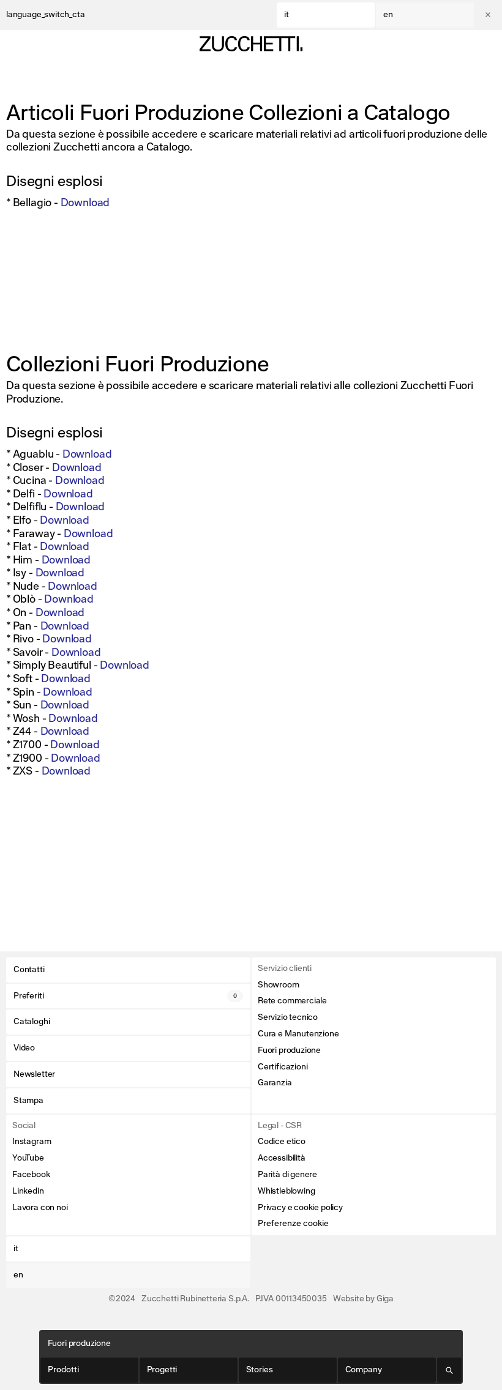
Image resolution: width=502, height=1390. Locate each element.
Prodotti (63, 1370)
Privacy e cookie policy (300, 1207)
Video (24, 1048)
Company (363, 1370)
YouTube (28, 1158)
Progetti (162, 1370)
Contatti (29, 969)
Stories (259, 1370)
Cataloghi (31, 1021)
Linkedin (28, 1191)
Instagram (31, 1141)
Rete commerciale (292, 1001)
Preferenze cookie (293, 1223)
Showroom (278, 985)
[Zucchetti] (251, 44)
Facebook (31, 1174)
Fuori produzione (289, 1050)
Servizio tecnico (288, 1017)
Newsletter (34, 1074)
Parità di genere (287, 1174)
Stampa (28, 1100)
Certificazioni (282, 1067)
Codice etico (281, 1141)
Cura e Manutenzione (298, 1034)
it (286, 14)
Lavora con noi (39, 1207)
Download (85, 203)
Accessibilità (281, 1158)
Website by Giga (363, 1299)
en (388, 14)
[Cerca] (449, 1370)
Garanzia (275, 1083)
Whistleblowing (286, 1191)
